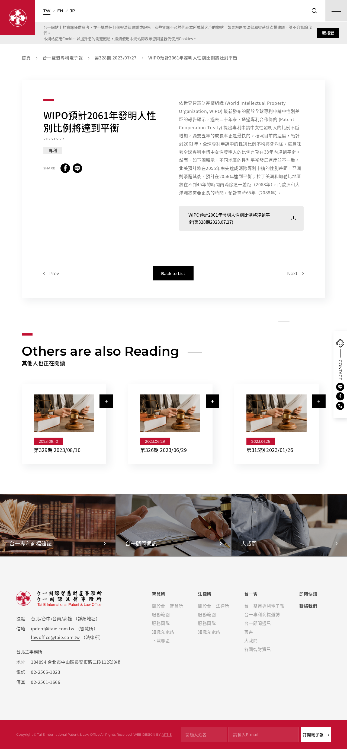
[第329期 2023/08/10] (67, 424)
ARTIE (167, 734)
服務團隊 (161, 623)
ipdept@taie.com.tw (52, 628)
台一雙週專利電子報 (264, 605)
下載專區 (161, 640)
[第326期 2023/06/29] (173, 424)
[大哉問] (289, 525)
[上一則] (51, 273)
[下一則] (295, 273)
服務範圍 (161, 614)
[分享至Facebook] (65, 168)
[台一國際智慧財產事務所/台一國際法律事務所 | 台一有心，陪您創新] (17, 17)
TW (46, 10)
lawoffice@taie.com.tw (55, 637)
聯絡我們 (308, 605)
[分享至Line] (77, 168)
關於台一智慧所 (167, 605)
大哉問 (251, 640)
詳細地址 (87, 618)
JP (72, 10)
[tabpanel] (64, 424)
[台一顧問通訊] (173, 525)
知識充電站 (163, 631)
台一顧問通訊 (257, 623)
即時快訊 (308, 593)
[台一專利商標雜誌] (57, 525)
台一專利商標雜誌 (262, 614)
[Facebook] (340, 396)
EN (60, 10)
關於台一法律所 (213, 605)
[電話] (340, 406)
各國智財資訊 (257, 649)
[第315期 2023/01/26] (280, 424)
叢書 (248, 631)
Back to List (173, 273)
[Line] (340, 387)
